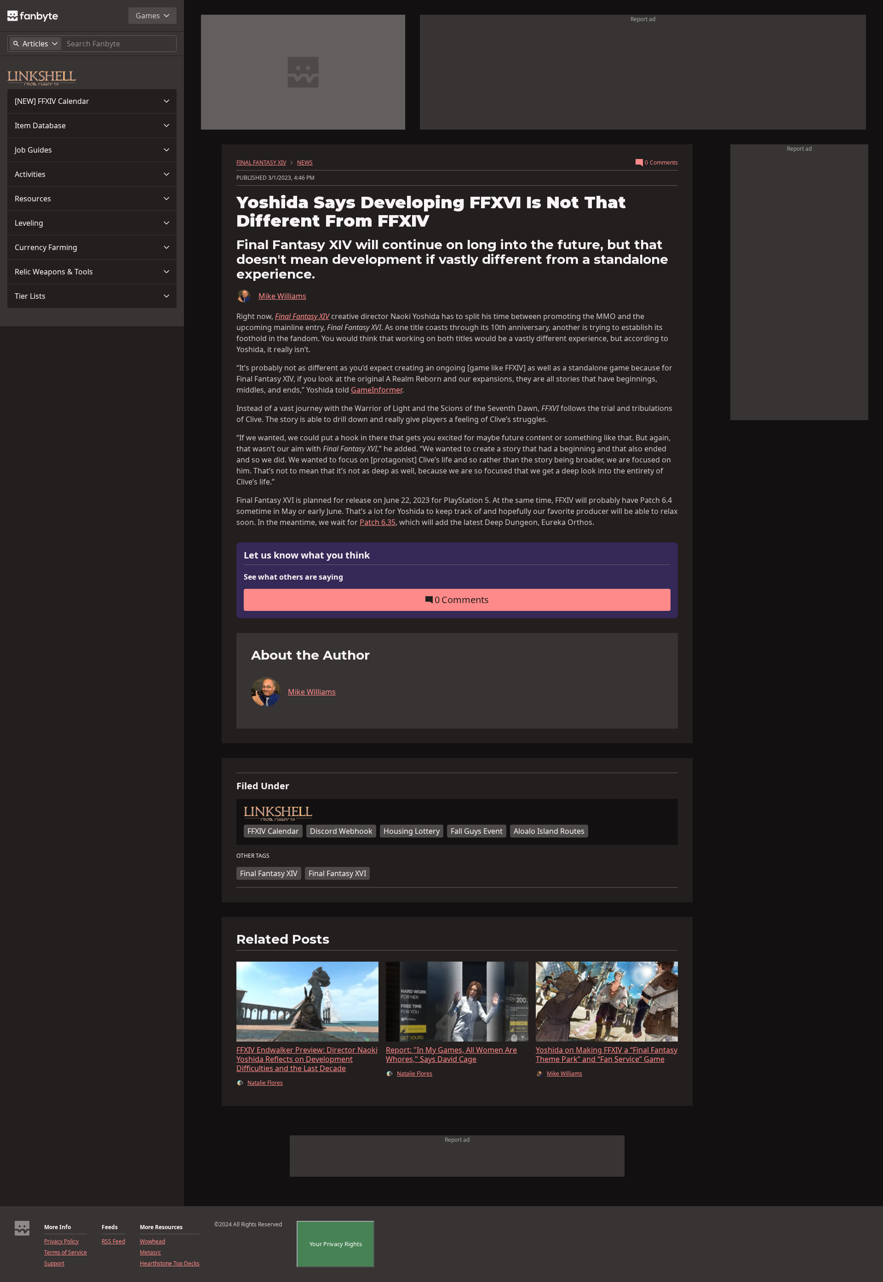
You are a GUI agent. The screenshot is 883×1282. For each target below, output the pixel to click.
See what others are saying (293, 576)
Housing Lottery (412, 831)
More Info (57, 1227)
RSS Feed (113, 1241)
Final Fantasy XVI (337, 873)
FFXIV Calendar (273, 831)
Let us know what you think (307, 555)
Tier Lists (30, 296)
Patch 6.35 (378, 522)
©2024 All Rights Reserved (248, 1224)
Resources (33, 198)
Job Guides (33, 149)
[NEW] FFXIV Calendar (52, 101)
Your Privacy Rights (336, 1244)
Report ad (643, 19)
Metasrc (150, 1252)
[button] (92, 101)
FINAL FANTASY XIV (261, 162)
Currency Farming (46, 247)
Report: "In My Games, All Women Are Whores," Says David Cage (451, 1054)
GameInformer (376, 390)
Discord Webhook (341, 831)
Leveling (29, 223)
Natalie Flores (265, 1083)
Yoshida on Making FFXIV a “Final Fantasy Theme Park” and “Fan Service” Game (606, 1054)
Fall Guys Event (477, 831)
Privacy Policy (61, 1241)
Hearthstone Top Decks (170, 1263)
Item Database (40, 125)
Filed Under (262, 786)
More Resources (161, 1227)
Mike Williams (282, 296)
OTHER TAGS (252, 856)
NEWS (305, 162)
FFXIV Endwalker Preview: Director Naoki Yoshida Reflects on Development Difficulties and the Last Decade (307, 1059)
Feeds (110, 1227)
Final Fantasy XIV (269, 873)
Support (54, 1263)
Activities (30, 174)
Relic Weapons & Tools (54, 271)
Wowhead (152, 1241)
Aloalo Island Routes (549, 831)
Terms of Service (65, 1252)
